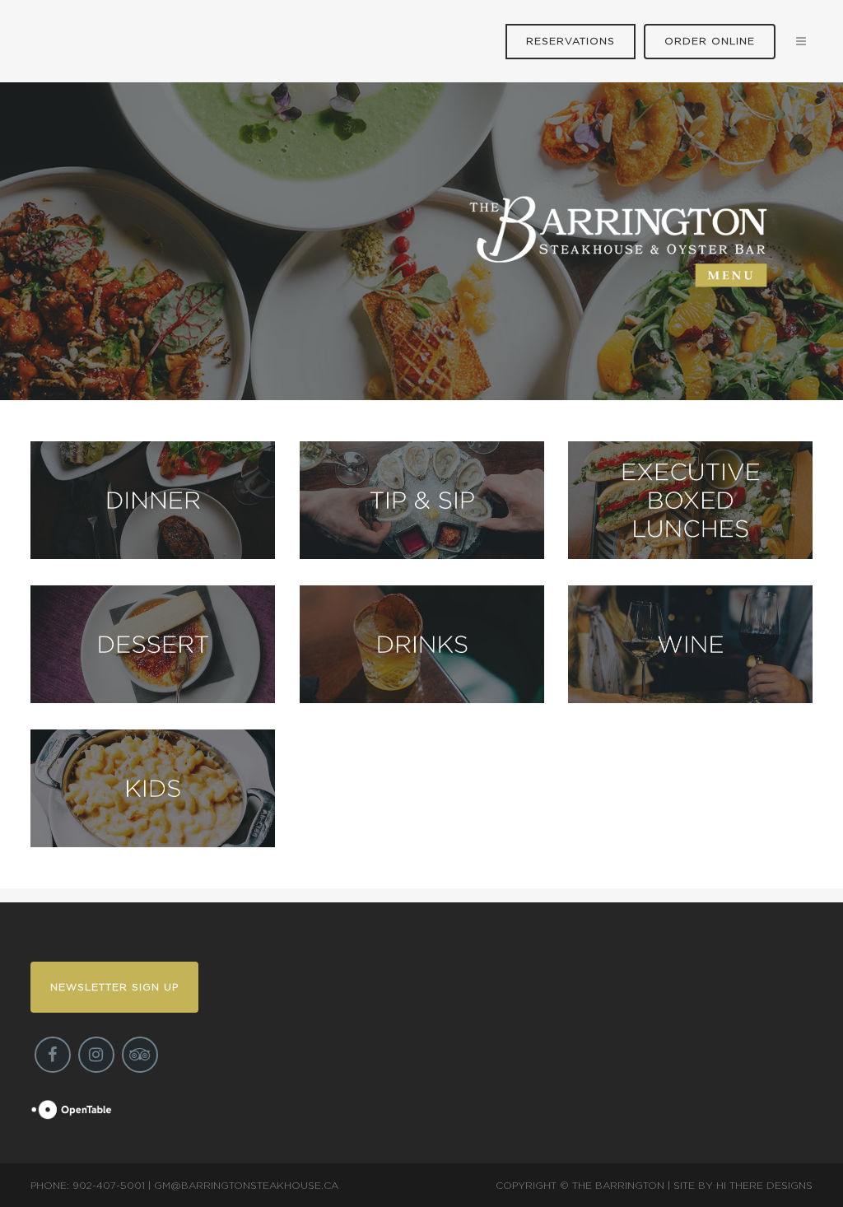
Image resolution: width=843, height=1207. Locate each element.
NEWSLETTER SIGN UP (114, 987)
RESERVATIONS (570, 41)
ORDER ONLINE (709, 41)
